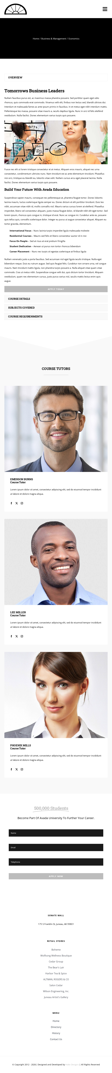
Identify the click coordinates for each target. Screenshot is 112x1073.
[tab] (56, 77)
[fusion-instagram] (22, 503)
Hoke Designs (72, 1064)
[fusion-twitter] (16, 503)
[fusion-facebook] (11, 503)
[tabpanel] (56, 189)
